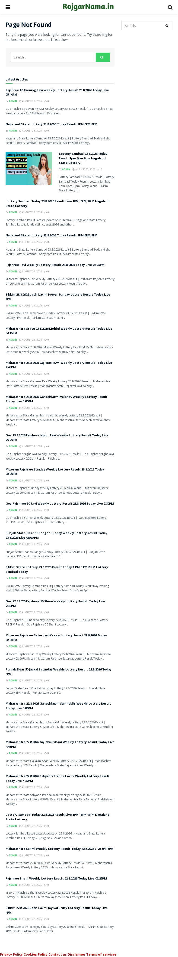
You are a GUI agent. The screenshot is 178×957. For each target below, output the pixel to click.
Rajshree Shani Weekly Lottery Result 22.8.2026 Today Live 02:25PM (56, 878)
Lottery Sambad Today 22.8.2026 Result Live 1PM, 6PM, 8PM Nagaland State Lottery (58, 817)
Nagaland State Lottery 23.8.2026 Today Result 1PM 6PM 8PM (51, 124)
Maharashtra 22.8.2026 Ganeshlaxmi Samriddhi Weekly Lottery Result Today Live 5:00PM (58, 706)
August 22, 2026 (31, 612)
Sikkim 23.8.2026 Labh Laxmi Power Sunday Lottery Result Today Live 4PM (58, 297)
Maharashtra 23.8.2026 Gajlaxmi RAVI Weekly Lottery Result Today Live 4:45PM (59, 365)
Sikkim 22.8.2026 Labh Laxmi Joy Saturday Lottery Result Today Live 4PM (57, 910)
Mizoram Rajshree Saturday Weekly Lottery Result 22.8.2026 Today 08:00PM (56, 638)
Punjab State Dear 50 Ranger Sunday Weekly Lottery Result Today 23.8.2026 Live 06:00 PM (56, 536)
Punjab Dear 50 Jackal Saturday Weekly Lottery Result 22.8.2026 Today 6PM (58, 672)
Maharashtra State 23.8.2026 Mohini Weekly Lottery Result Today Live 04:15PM (59, 331)
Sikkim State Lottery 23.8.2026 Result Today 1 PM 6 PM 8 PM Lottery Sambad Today (57, 570)
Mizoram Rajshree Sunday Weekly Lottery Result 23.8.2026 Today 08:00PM (55, 472)
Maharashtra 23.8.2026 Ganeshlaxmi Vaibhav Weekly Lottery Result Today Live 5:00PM (56, 399)
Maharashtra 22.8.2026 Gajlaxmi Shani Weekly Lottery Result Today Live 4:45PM (60, 745)
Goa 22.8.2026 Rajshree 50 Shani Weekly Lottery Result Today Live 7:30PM (55, 604)
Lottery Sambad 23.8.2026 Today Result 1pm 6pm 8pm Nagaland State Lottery (83, 158)
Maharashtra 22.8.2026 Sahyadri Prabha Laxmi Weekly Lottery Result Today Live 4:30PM (58, 779)
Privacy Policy (11, 954)
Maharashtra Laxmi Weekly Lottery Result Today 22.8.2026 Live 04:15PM (60, 849)
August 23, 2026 (31, 101)
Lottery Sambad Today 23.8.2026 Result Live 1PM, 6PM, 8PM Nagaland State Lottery (58, 204)
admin (13, 101)
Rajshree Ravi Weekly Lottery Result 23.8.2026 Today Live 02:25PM (55, 265)
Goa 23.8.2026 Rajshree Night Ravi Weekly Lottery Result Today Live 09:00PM (57, 438)
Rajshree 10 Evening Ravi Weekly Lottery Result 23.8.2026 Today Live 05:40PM (57, 93)
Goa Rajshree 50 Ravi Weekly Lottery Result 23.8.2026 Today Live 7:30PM (60, 503)
